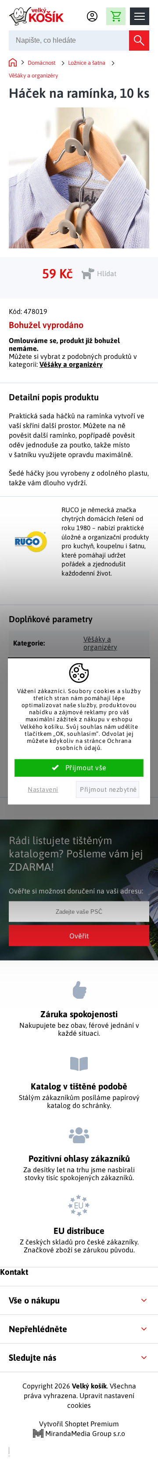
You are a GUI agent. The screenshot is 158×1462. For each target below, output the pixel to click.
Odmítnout (107, 789)
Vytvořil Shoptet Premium (79, 1424)
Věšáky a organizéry (71, 364)
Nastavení (43, 789)
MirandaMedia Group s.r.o (84, 1433)
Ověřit (79, 935)
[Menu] (139, 16)
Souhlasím (79, 768)
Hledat (139, 40)
